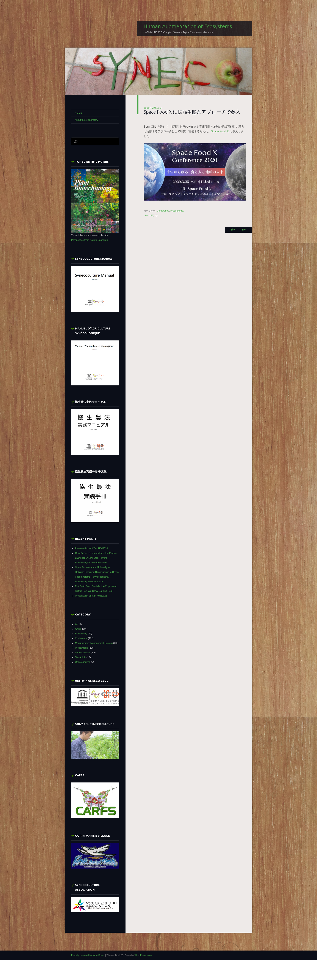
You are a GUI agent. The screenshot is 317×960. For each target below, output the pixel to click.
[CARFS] (95, 817)
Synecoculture (82, 652)
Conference (163, 210)
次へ (245, 229)
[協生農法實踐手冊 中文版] (95, 500)
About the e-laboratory (86, 120)
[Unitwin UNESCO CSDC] (95, 705)
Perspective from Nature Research (89, 240)
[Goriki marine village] (95, 856)
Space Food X (220, 131)
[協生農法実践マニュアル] (95, 432)
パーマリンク (151, 215)
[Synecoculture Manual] (95, 289)
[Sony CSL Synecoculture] (95, 745)
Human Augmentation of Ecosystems (188, 26)
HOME (78, 112)
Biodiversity (81, 633)
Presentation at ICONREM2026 (91, 548)
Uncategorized (82, 662)
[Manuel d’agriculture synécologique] (95, 362)
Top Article (80, 657)
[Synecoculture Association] (95, 904)
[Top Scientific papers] (95, 201)
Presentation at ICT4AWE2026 (91, 595)
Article (78, 629)
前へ (231, 229)
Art (76, 624)
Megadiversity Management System (94, 643)
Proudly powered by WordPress (88, 955)
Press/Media (177, 210)
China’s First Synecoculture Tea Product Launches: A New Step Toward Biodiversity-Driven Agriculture (96, 558)
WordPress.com (143, 955)
